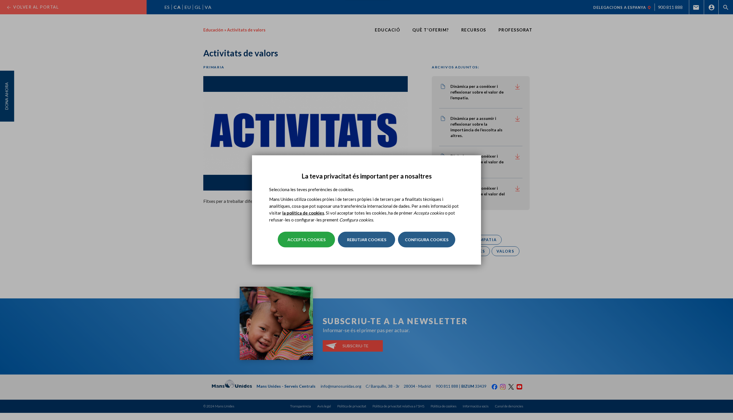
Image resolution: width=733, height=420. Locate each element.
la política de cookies (303, 212)
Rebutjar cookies (366, 239)
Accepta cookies (306, 239)
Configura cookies (426, 239)
